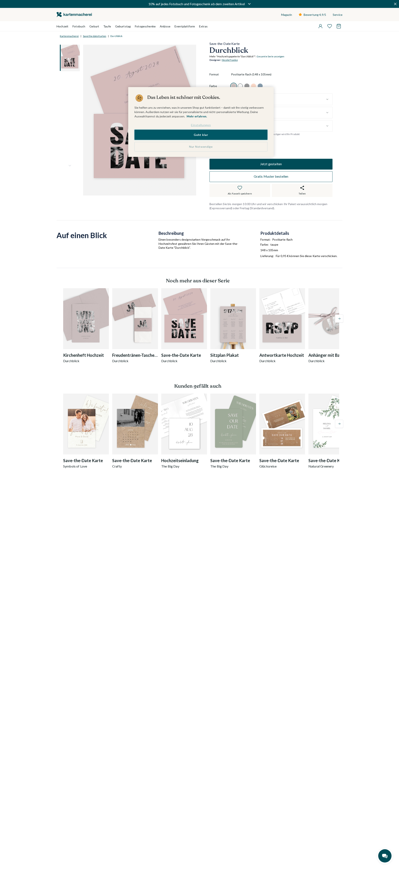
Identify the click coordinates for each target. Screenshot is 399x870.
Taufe (107, 26)
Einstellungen (201, 125)
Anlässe (165, 26)
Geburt (94, 26)
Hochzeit (62, 26)
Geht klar (201, 134)
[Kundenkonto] (320, 26)
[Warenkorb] (338, 26)
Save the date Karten (94, 36)
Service (337, 14)
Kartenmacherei (69, 36)
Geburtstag (123, 26)
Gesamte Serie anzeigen (270, 56)
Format (214, 74)
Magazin (286, 14)
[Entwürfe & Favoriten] (329, 26)
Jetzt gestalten (271, 164)
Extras (203, 26)
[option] (233, 86)
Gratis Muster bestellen (271, 176)
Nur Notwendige (201, 146)
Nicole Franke (230, 60)
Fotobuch (79, 26)
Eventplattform (185, 26)
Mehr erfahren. (197, 116)
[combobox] (281, 99)
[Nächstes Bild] (70, 165)
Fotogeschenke (145, 26)
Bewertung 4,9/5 (315, 14)
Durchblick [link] (116, 36)
